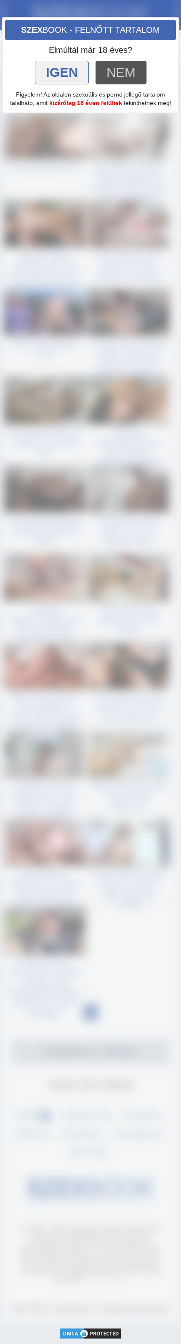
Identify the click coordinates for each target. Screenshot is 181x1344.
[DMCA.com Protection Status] (90, 1333)
